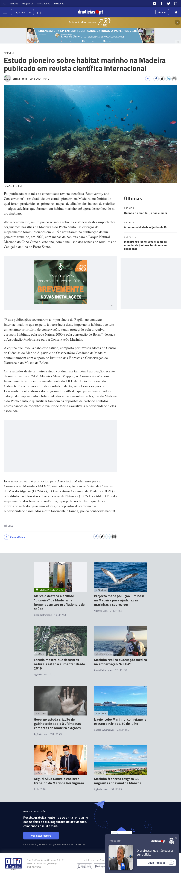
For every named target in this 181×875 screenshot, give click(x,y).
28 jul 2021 (39, 78)
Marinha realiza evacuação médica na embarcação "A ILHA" (120, 662)
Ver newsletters (41, 835)
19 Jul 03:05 (116, 789)
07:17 (53, 674)
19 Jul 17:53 (60, 615)
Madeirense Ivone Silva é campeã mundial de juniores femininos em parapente (146, 245)
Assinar (162, 12)
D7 (5, 3)
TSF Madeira (43, 3)
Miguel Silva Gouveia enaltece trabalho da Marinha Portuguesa (59, 781)
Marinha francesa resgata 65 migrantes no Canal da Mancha (117, 781)
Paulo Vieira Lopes (103, 670)
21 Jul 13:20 (39, 789)
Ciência (8, 526)
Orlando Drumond (43, 615)
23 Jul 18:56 (123, 730)
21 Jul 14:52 (116, 610)
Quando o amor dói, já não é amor (145, 213)
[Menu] (5, 12)
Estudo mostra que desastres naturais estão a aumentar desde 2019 (59, 664)
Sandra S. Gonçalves (104, 730)
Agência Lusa (100, 610)
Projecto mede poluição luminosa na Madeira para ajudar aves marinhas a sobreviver (119, 600)
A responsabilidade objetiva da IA (145, 227)
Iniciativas (59, 3)
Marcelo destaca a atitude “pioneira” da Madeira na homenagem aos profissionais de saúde (59, 602)
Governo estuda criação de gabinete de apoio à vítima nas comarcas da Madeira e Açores (57, 724)
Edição (22, 12)
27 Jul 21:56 (121, 670)
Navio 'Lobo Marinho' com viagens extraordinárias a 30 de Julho (120, 721)
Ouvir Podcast (156, 862)
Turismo (14, 3)
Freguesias (28, 3)
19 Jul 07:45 (56, 734)
